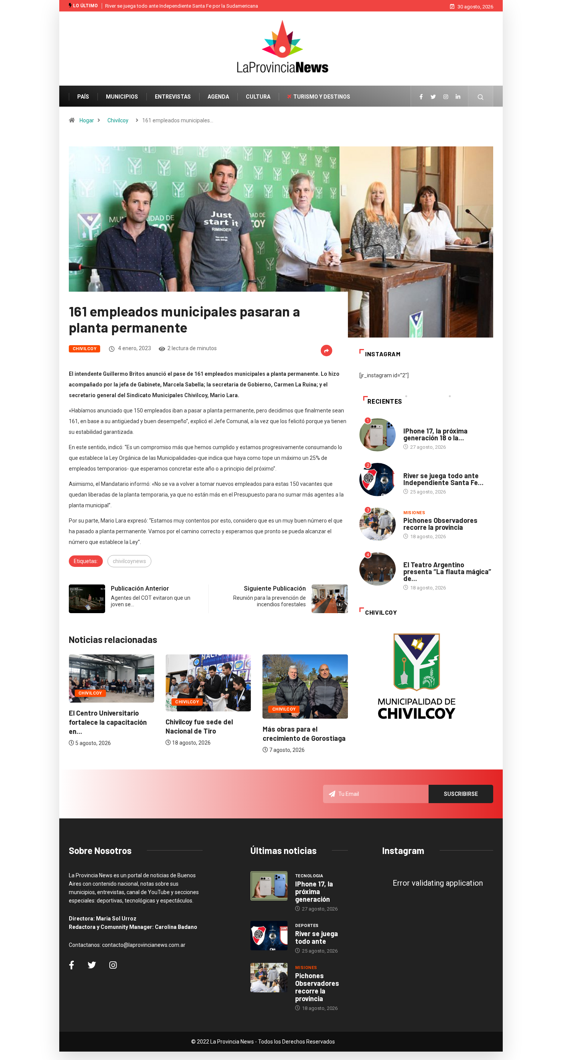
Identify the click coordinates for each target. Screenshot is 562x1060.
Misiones (414, 512)
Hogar (87, 120)
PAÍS (83, 97)
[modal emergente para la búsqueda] (480, 101)
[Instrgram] (445, 97)
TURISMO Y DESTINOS (321, 97)
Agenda (412, 557)
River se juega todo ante (316, 937)
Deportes (415, 468)
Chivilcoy (117, 120)
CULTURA (258, 97)
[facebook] (421, 97)
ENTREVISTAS (173, 97)
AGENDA (218, 97)
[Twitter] (433, 97)
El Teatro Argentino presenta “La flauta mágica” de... (447, 571)
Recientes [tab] (384, 401)
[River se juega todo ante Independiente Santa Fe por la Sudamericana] (268, 936)
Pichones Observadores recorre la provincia (440, 523)
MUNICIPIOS (122, 97)
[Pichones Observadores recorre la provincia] (268, 978)
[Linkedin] (458, 97)
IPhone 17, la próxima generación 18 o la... (435, 434)
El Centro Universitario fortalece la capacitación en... (108, 722)
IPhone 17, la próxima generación (314, 891)
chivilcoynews (129, 561)
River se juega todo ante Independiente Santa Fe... (443, 479)
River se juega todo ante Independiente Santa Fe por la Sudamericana (181, 6)
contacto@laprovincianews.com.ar (143, 945)
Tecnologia (417, 423)
